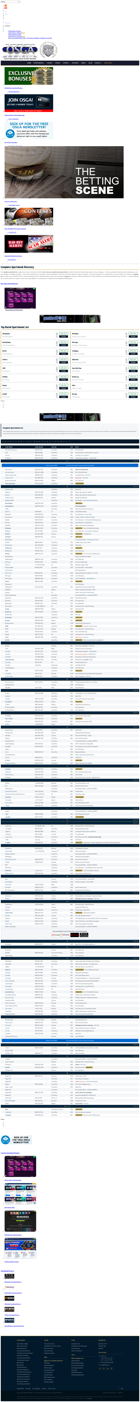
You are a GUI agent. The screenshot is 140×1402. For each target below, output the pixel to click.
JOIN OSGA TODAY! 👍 (16, 33)
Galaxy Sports (9, 730)
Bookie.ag (75, 377)
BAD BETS (12, 259)
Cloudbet (7, 665)
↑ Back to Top (135, 460)
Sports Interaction (10, 1003)
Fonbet (7, 724)
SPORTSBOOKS (13, 91)
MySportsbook (9, 873)
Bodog (4, 385)
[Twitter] (103, 1368)
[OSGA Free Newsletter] (16, 1144)
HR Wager (8, 777)
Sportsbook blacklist (22, 1381)
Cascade (7, 651)
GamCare (89, 1398)
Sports (66, 63)
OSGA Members (13, 119)
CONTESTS (12, 232)
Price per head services (77, 1365)
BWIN (6, 629)
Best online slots (48, 1348)
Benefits (101, 1348)
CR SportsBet (9, 676)
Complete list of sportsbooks (25, 1353)
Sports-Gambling (9, 981)
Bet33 (6, 631)
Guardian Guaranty (10, 763)
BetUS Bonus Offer (10, 1207)
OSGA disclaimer (58, 1392)
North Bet (7, 887)
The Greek (8, 1025)
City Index (7, 662)
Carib (6, 648)
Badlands (7, 492)
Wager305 (8, 1078)
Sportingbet (8, 986)
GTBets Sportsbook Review (12, 1315)
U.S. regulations (48, 1372)
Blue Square (8, 606)
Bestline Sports (9, 497)
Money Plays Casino (10, 859)
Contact (98, 63)
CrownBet (8, 673)
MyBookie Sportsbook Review (13, 1304)
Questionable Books (92, 500)
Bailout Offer (88, 514)
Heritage (75, 342)
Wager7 (7, 1084)
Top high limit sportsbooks (24, 1372)
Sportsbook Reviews (7, 1271)
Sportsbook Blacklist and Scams (13, 256)
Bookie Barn (8, 614)
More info (91, 646)
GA (68, 1398)
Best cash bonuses (22, 1346)
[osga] (20, 60)
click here (85, 637)
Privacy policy (49, 1392)
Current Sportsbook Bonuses (10, 1153)
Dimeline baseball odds (77, 1375)
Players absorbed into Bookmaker (84, 592)
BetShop (7, 565)
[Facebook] (100, 1368)
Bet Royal (7, 562)
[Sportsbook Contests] (29, 225)
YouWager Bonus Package (12, 1261)
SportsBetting (76, 368)
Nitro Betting (8, 882)
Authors (75, 63)
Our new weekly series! (11, 201)
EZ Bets (7, 704)
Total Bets (8, 1033)
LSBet (6, 839)
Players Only (8, 924)
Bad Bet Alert (88, 522)
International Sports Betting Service (15, 794)
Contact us (120, 1392)
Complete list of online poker (79, 1346)
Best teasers (20, 1362)
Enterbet (7, 699)
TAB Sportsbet (9, 1020)
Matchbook (8, 848)
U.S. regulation (36, 1388)
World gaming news (49, 1377)
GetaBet (7, 738)
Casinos (44, 1388)
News (83, 63)
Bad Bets (94, 458)
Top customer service (23, 1360)
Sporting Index (9, 989)
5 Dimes (7, 455)
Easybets (7, 696)
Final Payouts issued (92, 539)
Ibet (6, 786)
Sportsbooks (38, 63)
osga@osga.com (105, 1365)
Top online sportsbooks (23, 1351)
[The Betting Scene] (64, 198)
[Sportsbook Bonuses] (29, 84)
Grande (7, 757)
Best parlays (20, 1365)
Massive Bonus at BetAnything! (13, 1180)
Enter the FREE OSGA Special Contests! (15, 228)
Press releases (48, 1379)
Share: (3, 401)
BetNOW (96, 981)
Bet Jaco (7, 522)
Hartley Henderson (49, 1365)
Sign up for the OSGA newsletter (53, 1360)
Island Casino (9, 803)
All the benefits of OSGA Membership (14, 115)
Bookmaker (6, 334)
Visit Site (64, 333)
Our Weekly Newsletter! (11, 142)
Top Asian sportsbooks (23, 1376)
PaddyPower (8, 904)
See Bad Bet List (90, 578)
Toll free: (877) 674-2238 (107, 1362)
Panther (7, 910)
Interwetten (8, 800)
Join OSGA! (108, 63)
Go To (6, 752)
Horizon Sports (9, 774)
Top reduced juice (21, 1367)
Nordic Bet (8, 884)
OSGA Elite (79, 503)
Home (29, 63)
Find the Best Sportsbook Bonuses (14, 88)
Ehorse (7, 693)
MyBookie (75, 359)
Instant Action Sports (11, 791)
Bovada (74, 394)
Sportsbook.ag (9, 997)
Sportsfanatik (9, 983)
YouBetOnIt (8, 1112)
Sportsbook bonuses (22, 1355)
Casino (49, 63)
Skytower (7, 972)
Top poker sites (75, 1343)
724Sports (8, 458)
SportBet (7, 975)
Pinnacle (7, 915)
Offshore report (48, 1368)
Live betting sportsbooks (23, 1384)
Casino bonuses (48, 1351)
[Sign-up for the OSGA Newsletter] (29, 139)
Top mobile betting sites (23, 1374)
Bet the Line (8, 573)
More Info (88, 475)
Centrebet (8, 657)
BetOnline (75, 334)
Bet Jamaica (8, 517)
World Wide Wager (10, 1100)
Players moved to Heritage (87, 517)
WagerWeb (8, 1092)
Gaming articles (48, 1375)
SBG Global (8, 961)
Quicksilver (8, 944)
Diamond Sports (9, 682)
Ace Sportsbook (9, 472)
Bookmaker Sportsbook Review (13, 1282)
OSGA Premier (79, 483)
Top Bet (7, 1028)
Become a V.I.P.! (103, 1343)
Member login (102, 1346)
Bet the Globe (8, 570)
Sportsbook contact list (23, 1379)
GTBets (4, 359)
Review (64, 336)
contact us (67, 276)
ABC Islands (8, 469)
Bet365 (7, 634)
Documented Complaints (91, 531)
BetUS (4, 351)
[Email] (107, 1368)
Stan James (8, 1008)
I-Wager (7, 805)
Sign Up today (62, 465)
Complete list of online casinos (52, 1346)
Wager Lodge (8, 1087)
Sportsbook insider (49, 1370)
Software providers (49, 1353)
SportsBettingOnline (10, 995)
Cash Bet (7, 654)
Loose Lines (8, 837)
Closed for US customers (82, 455)
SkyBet (7, 967)
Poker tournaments (76, 1351)
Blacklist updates (48, 1382)
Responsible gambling (77, 1363)
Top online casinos (49, 1343)
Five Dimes (8, 721)
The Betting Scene (14, 205)
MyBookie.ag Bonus (14, 31)
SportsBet (8, 978)
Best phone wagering (22, 1369)
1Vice (6, 452)
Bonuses (28, 1388)
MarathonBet (8, 851)
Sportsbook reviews (22, 1343)
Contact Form (38, 870)
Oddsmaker (8, 896)
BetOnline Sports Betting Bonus (13, 1235)
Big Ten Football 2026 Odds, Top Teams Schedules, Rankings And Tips (30, 38)
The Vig (7, 1031)
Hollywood (8, 772)
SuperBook (8, 1011)
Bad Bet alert (92, 1095)
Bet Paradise (8, 545)
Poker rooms (51, 1388)
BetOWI (7, 542)
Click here (89, 1081)
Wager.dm (8, 1076)
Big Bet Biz (8, 598)
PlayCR (7, 921)
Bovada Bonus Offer (14, 34)
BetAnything (6, 342)
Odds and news (75, 1360)
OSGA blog (47, 1363)
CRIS (3, 368)
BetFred (7, 511)
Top (122, 1388)
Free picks (74, 1370)
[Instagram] (111, 1368)
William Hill (8, 1098)
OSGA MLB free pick (76, 1372)
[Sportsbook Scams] (29, 252)
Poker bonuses (75, 1348)
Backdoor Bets (9, 489)
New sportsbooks (22, 1348)
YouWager (75, 351)
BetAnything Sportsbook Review (13, 1293)
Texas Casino (8, 1022)
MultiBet (7, 862)
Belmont (7, 495)
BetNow (5, 377)
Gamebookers (9, 732)
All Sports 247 (9, 478)
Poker (57, 63)
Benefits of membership (109, 1392)
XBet (73, 385)
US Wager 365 (9, 1053)
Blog (90, 63)
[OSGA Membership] (29, 111)
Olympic (7, 898)
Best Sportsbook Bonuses (9, 283)
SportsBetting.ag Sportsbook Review (14, 1326)
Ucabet (7, 1048)
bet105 (4, 394)
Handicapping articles (77, 1368)
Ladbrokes (8, 826)
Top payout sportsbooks (23, 1358)
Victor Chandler (9, 1062)
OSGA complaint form (77, 1358)
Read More (93, 831)
